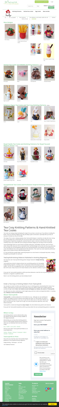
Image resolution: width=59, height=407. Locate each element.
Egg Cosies (38, 11)
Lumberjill (32, 202)
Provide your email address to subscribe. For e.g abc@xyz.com (41, 337)
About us (7, 387)
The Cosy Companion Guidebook (21, 397)
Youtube (5, 333)
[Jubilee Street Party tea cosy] (49, 153)
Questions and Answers (22, 387)
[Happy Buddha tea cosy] (49, 131)
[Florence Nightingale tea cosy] (22, 213)
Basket (45, 5)
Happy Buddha (46, 139)
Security (7, 399)
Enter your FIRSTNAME (40, 325)
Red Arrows (19, 180)
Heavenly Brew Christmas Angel (36, 139)
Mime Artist (19, 202)
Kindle (8, 326)
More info (5, 405)
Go (38, 6)
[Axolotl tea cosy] (22, 73)
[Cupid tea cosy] (22, 113)
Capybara (18, 100)
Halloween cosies (36, 391)
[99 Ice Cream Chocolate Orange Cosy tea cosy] (49, 50)
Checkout (51, 7)
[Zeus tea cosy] (36, 113)
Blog (6, 391)
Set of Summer (33, 54)
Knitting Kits (35, 392)
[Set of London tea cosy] (36, 29)
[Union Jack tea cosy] (9, 153)
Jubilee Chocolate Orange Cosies (9, 180)
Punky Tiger (6, 81)
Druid (5, 121)
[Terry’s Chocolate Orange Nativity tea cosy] (49, 113)
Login (52, 1)
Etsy (5, 326)
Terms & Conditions (7, 394)
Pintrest (14, 332)
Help (20, 385)
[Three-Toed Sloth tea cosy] (36, 73)
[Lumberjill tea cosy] (36, 194)
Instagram (19, 332)
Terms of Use (8, 397)
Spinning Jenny (6, 222)
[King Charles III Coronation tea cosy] (22, 153)
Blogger (10, 332)
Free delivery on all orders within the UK (38, 17)
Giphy (24, 332)
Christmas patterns (34, 389)
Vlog (6, 392)
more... (41, 65)
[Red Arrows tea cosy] (22, 172)
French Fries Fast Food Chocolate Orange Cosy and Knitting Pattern (23, 41)
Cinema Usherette (47, 39)
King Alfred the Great (34, 161)
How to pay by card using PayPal (23, 390)
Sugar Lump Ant (6, 100)
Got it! (52, 404)
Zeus (31, 121)
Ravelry (18, 326)
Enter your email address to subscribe (42, 331)
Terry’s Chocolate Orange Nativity (49, 121)
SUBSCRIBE (38, 374)
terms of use (43, 371)
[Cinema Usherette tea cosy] (49, 31)
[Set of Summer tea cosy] (36, 48)
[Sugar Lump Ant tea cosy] (9, 92)
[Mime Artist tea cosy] (22, 194)
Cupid (18, 121)
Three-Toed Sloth (33, 81)
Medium (34, 398)
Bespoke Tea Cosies (35, 386)
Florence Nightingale (20, 221)
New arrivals (46, 11)
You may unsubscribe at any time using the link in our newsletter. (43, 347)
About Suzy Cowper (7, 389)
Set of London (33, 35)
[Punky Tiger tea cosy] (9, 73)
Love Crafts (13, 326)
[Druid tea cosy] (9, 113)
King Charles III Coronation (21, 161)
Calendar (34, 19)
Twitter (5, 332)
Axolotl (18, 81)
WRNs (45, 202)
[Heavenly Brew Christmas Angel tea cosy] (36, 131)
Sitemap (7, 401)
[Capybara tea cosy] (22, 92)
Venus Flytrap (7, 39)
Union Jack (5, 161)
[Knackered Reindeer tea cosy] (49, 73)
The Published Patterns (9, 344)
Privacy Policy (8, 398)
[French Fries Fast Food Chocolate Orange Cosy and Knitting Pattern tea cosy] (23, 31)
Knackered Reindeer (47, 81)
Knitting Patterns (16, 11)
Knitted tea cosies (28, 11)
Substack (34, 399)
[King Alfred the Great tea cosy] (36, 153)
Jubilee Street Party (47, 161)
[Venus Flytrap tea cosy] (10, 31)
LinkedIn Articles (36, 401)
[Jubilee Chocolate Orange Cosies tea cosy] (9, 172)
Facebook (10, 333)
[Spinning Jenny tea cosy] (9, 213)
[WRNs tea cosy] (49, 194)
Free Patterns (22, 17)
